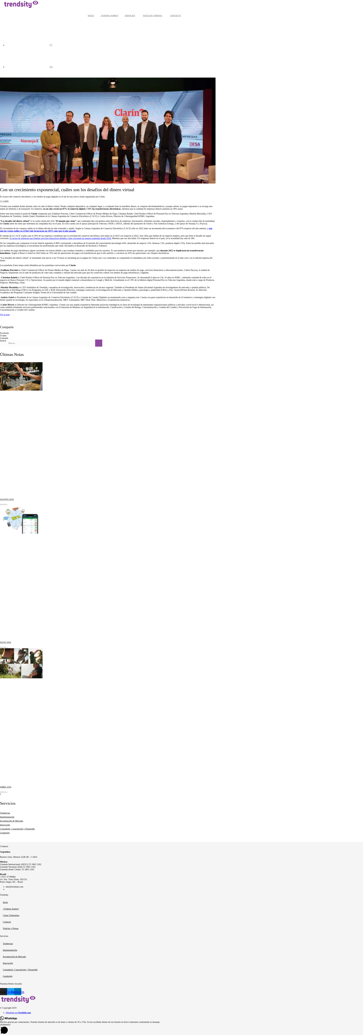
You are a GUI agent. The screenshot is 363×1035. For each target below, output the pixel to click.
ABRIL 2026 (5, 787)
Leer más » (4, 504)
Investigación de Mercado (11, 821)
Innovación (5, 825)
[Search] (98, 343)
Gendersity (5, 833)
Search (3, 341)
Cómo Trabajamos (11, 915)
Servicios (130, 16)
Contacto (175, 16)
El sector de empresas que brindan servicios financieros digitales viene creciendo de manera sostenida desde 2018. (60, 238)
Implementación (7, 817)
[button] (108, 333)
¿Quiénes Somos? (109, 16)
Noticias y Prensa (152, 16)
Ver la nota (5, 314)
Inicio (91, 16)
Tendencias (5, 813)
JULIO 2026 (5, 642)
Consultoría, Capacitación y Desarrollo (17, 829)
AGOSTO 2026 (7, 499)
